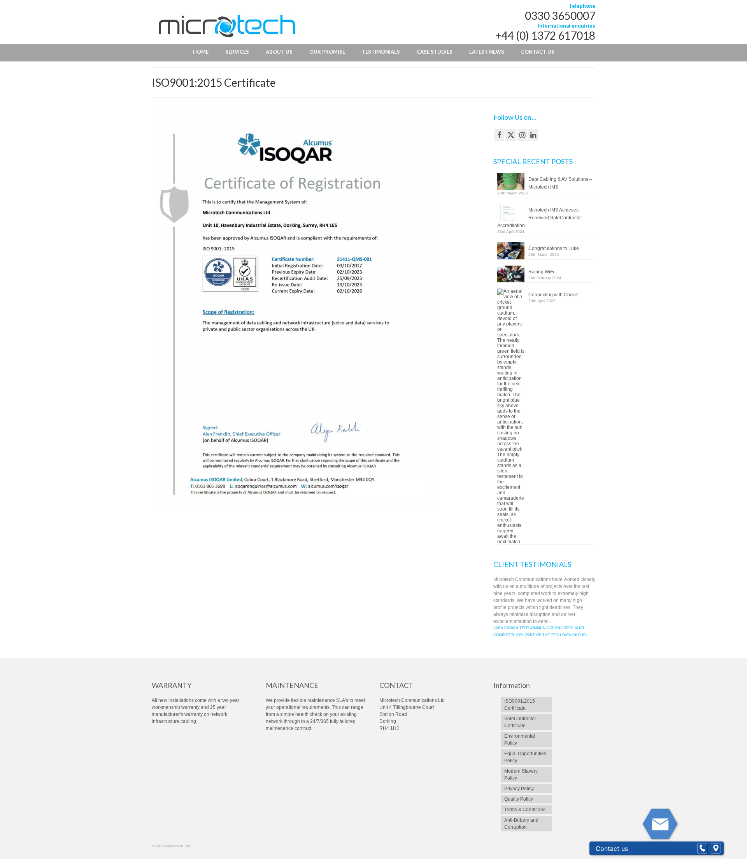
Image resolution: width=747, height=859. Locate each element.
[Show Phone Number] (702, 848)
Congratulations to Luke (553, 248)
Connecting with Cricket (553, 294)
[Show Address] (716, 848)
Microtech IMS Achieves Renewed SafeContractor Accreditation (539, 217)
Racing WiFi (541, 272)
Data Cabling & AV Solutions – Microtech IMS (560, 183)
